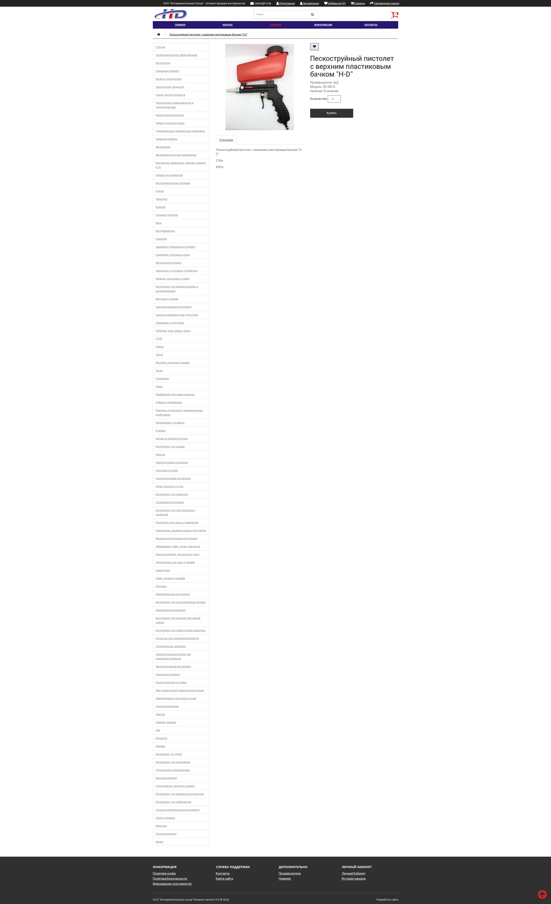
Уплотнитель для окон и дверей (175, 562)
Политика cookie (164, 873)
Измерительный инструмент (173, 594)
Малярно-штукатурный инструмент (177, 538)
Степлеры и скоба (167, 470)
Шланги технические (168, 78)
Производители (290, 873)
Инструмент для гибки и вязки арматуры (180, 630)
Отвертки (161, 238)
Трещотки (161, 199)
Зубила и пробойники (169, 402)
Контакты (370, 24)
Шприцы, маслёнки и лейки (172, 278)
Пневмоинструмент (168, 71)
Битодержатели (165, 230)
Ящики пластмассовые (170, 123)
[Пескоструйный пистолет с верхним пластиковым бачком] (260, 87)
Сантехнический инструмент (173, 478)
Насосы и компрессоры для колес (177, 314)
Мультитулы (163, 63)
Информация (323, 24)
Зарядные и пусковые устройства (177, 270)
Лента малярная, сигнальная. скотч (178, 554)
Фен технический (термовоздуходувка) (180, 690)
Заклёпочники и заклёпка (172, 462)
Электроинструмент (168, 674)
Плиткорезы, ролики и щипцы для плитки (181, 530)
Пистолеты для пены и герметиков (177, 522)
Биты (159, 222)
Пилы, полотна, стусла (169, 486)
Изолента (161, 738)
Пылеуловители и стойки (171, 682)
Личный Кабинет (354, 873)
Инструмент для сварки (170, 446)
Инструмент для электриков (173, 762)
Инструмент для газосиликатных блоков (181, 602)
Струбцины (162, 378)
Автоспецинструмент (169, 262)
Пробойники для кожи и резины (175, 394)
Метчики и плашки (167, 298)
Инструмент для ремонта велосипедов (180, 794)
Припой (160, 714)
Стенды (160, 47)
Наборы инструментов (169, 175)
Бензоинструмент (166, 778)
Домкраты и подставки (170, 322)
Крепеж (160, 454)
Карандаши (163, 570)
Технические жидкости (170, 86)
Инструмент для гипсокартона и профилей (175, 512)
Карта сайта (224, 878)
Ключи (160, 191)
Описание (226, 140)
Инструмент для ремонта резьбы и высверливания (177, 289)
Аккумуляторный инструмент (173, 666)
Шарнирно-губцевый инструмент (175, 246)
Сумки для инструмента (170, 94)
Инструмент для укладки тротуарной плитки (178, 620)
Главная (180, 24)
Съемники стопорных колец (173, 254)
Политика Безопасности (170, 878)
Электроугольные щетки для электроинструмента (173, 656)
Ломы (159, 386)
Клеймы (161, 430)
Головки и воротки (167, 215)
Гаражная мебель (166, 139)
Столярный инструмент (170, 502)
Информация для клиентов (172, 883)
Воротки (161, 207)
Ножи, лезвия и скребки (170, 578)
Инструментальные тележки (173, 183)
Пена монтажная (166, 833)
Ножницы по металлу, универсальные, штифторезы (179, 412)
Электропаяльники (167, 706)
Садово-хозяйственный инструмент (178, 809)
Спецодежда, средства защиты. (175, 786)
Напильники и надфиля (170, 422)
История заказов (354, 878)
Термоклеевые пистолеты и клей (176, 698)
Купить (332, 113)
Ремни (160, 346)
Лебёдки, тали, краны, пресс (173, 330)
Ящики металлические (170, 115)
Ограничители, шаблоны (171, 646)
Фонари (160, 746)
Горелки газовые (166, 722)
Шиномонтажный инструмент (174, 306)
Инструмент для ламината (172, 494)
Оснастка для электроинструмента (177, 638)
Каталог (228, 24)
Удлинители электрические (173, 770)
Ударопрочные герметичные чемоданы (180, 131)
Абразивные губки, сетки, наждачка (178, 546)
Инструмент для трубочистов (173, 801)
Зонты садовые (165, 817)
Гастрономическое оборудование (176, 55)
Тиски (159, 370)
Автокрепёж (163, 147)
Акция (159, 841)
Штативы (161, 586)
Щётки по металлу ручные (172, 438)
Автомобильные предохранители (176, 154)
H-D (336, 82)
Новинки (275, 24)
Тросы (159, 354)
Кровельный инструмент (171, 610)
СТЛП (159, 338)
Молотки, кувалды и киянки (173, 362)
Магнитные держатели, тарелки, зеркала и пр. (181, 165)
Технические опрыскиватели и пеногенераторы (174, 105)
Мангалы (161, 825)
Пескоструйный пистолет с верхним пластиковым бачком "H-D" (208, 34)
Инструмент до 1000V (169, 754)
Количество (318, 99)
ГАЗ (158, 730)
